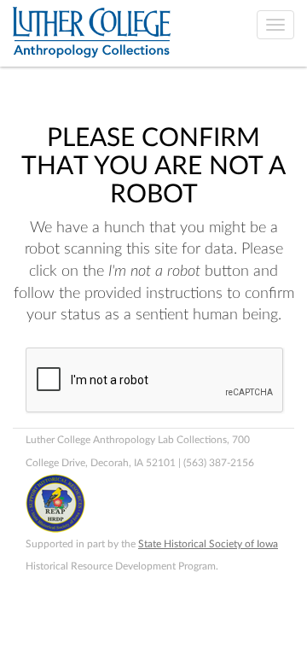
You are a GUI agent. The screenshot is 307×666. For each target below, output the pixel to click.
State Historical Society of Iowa (208, 544)
